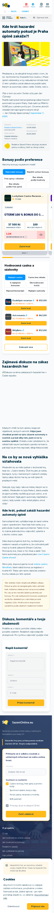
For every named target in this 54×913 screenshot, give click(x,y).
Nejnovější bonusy (14, 172)
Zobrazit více (26, 347)
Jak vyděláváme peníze (13, 851)
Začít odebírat (26, 814)
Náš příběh (7, 855)
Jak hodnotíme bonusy (13, 842)
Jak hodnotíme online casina (16, 838)
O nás (5, 833)
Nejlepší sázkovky (36, 291)
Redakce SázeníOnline (13, 127)
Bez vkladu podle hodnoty (38, 178)
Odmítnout (13, 906)
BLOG (13, 11)
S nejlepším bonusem (15, 284)
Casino (25, 11)
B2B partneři (15, 799)
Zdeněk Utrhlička (11, 136)
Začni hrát (24, 246)
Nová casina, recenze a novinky (24, 795)
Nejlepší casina (15, 277)
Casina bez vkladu (36, 277)
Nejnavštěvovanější (15, 291)
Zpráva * (11, 655)
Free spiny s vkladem (14, 179)
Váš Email (9, 766)
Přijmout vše (37, 906)
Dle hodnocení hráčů (37, 284)
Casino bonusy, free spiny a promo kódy (26, 785)
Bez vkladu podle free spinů (14, 185)
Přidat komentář (26, 703)
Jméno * (11, 675)
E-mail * (11, 687)
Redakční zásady (10, 846)
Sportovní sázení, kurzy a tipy (23, 790)
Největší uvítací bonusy (38, 172)
